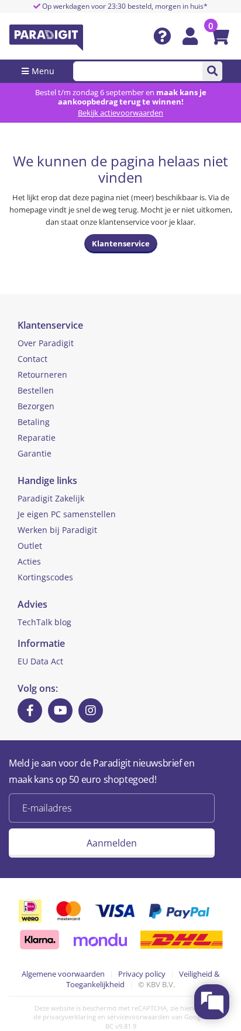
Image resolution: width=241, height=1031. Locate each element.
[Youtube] (60, 710)
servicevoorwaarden (138, 1016)
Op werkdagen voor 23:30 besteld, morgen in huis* (124, 6)
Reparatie (37, 437)
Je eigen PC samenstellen (67, 514)
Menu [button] (43, 70)
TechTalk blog (44, 622)
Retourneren (42, 374)
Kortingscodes (45, 577)
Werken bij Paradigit (57, 529)
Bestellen (36, 390)
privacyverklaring (69, 1016)
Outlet (30, 545)
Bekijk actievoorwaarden (120, 112)
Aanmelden (112, 843)
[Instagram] (90, 710)
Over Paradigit (46, 343)
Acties (29, 561)
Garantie (34, 453)
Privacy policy (142, 974)
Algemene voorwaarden (63, 974)
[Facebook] (30, 710)
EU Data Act (40, 661)
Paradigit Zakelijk (51, 498)
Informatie (41, 643)
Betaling (34, 421)
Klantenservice (121, 243)
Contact (32, 358)
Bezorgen (36, 406)
